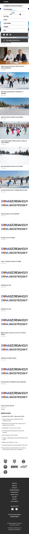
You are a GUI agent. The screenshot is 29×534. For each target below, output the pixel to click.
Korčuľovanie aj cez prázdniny (10, 214)
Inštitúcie (14, 487)
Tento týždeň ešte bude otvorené (11, 261)
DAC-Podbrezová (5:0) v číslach (10, 435)
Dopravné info (14, 492)
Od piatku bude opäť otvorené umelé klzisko (14, 190)
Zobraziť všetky (14, 516)
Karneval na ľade (6, 285)
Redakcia (14, 485)
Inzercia (6, 5)
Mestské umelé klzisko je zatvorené (12, 166)
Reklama (14, 496)
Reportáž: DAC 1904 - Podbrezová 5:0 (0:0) (13, 416)
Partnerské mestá (14, 490)
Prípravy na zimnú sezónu (8, 358)
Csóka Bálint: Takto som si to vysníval (11, 428)
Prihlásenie (25, 13)
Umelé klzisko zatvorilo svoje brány (12, 117)
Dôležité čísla (14, 494)
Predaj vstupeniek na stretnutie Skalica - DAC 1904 (14, 445)
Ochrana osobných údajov (14, 523)
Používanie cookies (15, 525)
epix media (17, 529)
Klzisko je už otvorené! (8, 237)
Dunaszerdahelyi (4, 34)
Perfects (14, 483)
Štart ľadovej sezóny (7, 405)
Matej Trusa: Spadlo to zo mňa (9, 442)
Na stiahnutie (14, 501)
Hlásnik (6, 1)
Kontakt (14, 499)
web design (11, 529)
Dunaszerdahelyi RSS (10, 34)
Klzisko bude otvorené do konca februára (13, 382)
